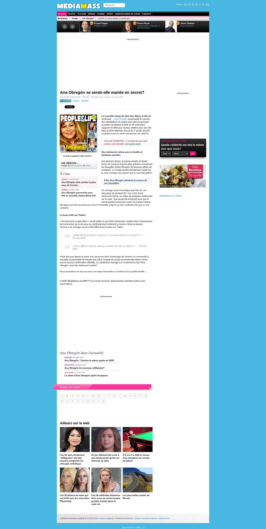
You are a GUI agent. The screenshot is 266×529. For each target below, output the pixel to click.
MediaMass (63, 18)
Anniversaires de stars (127, 14)
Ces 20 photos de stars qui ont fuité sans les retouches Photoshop (74, 498)
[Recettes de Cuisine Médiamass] (183, 190)
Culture (81, 14)
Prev (64, 26)
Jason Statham (187, 23)
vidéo (88, 165)
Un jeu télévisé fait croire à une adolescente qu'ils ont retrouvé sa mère (105, 458)
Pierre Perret (143, 23)
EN (185, 4)
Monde (91, 14)
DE (196, 4)
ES (193, 4)
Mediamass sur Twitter (171, 196)
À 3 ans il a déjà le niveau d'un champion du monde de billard (136, 458)
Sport (110, 14)
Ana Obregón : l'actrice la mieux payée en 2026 (89, 360)
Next (72, 26)
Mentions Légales (149, 518)
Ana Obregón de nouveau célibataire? (84, 368)
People (71, 14)
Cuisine (101, 14)
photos (80, 165)
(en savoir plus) (133, 144)
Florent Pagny (101, 23)
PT (203, 4)
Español (84, 101)
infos (73, 165)
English (76, 101)
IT (200, 4)
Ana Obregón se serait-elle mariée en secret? (102, 92)
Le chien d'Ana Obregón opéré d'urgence (86, 375)
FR (189, 4)
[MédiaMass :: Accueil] (78, 6)
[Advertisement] (133, 62)
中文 (207, 4)
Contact (146, 14)
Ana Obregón (88, 18)
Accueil (62, 14)
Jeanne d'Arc (164, 518)
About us (103, 518)
